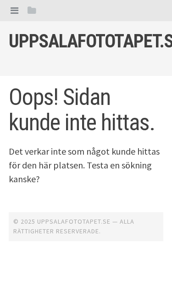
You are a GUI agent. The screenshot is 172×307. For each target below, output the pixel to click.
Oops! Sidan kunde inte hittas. (82, 110)
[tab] (14, 10)
